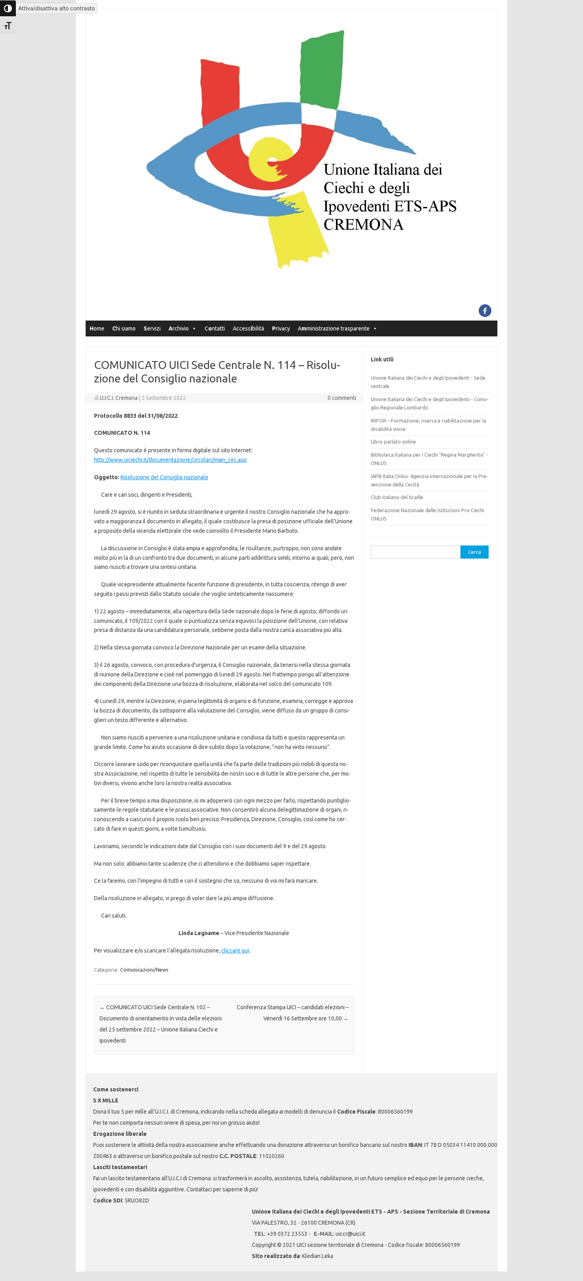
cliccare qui (235, 950)
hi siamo (124, 328)
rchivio (179, 328)
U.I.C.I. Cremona (119, 398)
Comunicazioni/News (144, 969)
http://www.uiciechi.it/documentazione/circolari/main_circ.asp (170, 460)
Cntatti (215, 328)
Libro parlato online (393, 441)
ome (97, 328)
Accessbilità (248, 328)
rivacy (281, 328)
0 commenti (342, 398)
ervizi (152, 328)
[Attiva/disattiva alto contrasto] (8, 8)
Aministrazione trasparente (334, 328)
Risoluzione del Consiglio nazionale (164, 477)
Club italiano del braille (397, 497)
